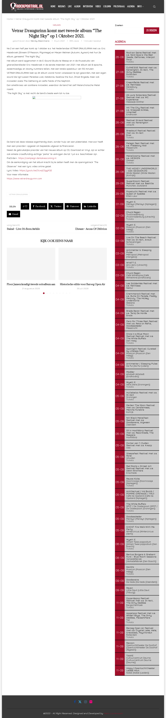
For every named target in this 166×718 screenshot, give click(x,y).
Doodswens (132, 579)
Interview (88, 6)
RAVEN (130, 567)
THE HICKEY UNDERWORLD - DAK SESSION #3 (141, 169)
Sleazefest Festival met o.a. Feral (141, 454)
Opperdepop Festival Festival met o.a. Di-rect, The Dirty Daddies (139, 600)
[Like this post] (26, 206)
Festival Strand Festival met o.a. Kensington (139, 121)
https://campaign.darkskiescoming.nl (37, 158)
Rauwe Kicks (133, 478)
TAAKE (129, 655)
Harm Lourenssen (113, 713)
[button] (11, 270)
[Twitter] (148, 20)
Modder (130, 371)
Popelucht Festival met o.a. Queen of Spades (141, 192)
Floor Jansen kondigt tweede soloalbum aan (31, 284)
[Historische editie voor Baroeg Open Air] (83, 264)
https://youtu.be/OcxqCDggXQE (35, 170)
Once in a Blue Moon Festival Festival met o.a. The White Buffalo (140, 336)
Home (53, 6)
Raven (129, 587)
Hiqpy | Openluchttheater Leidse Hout (140, 669)
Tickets (130, 61)
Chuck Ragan (133, 212)
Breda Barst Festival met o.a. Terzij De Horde (140, 311)
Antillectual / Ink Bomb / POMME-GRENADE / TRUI (140, 492)
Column (107, 6)
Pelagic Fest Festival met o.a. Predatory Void (140, 144)
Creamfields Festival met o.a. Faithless (140, 83)
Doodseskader (134, 516)
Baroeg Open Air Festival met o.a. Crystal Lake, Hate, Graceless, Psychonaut (141, 630)
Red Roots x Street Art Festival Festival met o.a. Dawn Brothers (140, 468)
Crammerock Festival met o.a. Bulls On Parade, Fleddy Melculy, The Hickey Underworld (141, 297)
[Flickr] (155, 20)
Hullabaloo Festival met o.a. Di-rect (141, 393)
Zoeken (151, 30)
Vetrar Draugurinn (18, 194)
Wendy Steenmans (40, 40)
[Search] (154, 6)
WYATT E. (131, 262)
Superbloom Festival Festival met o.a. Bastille (140, 182)
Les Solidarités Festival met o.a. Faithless (141, 284)
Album (77, 6)
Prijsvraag (119, 6)
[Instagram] (151, 20)
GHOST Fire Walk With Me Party (140, 527)
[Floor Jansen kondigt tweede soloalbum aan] (31, 264)
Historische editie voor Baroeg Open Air (82, 284)
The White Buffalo (136, 503)
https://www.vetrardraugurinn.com (24, 178)
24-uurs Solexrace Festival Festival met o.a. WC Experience (141, 97)
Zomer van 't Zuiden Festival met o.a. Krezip (139, 444)
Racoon (130, 642)
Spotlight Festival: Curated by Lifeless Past (141, 349)
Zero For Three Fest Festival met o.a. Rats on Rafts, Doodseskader (141, 323)
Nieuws (61, 6)
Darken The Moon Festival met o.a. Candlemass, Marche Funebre (140, 407)
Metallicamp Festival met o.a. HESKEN (140, 156)
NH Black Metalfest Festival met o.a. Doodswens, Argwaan (138, 420)
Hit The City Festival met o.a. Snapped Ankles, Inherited (140, 109)
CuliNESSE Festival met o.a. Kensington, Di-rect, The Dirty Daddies (141, 69)
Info (139, 6)
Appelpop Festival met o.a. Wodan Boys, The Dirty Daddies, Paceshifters (141, 615)
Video (98, 6)
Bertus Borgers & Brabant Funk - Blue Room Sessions (141, 555)
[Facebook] (144, 20)
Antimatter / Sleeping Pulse (141, 363)
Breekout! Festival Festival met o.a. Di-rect (140, 131)
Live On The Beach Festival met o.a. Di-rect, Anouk (141, 238)
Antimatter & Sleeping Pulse (138, 251)
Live (70, 6)
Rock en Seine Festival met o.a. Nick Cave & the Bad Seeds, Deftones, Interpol (141, 54)
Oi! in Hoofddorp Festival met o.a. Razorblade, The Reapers (140, 432)
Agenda (131, 6)
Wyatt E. (131, 201)
